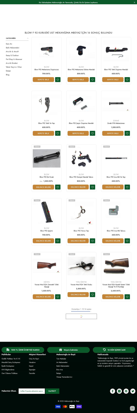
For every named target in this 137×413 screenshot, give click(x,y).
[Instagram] (119, 391)
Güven (47, 282)
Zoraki (116, 120)
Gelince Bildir (43, 187)
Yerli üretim (81, 282)
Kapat (134, 2)
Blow (46, 67)
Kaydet (52, 391)
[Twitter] (132, 391)
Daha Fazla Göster (81, 316)
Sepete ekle (43, 79)
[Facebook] (112, 391)
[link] (68, 350)
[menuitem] (17, 44)
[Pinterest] (126, 391)
